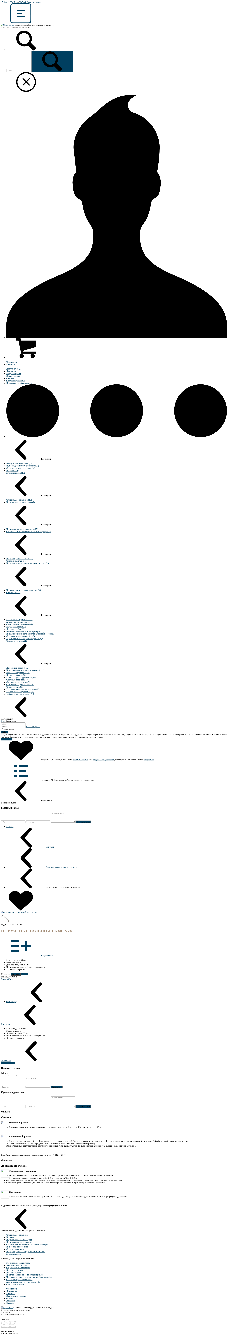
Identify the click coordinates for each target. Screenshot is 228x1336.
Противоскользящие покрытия (20, 1242)
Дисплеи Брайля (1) (15, 629)
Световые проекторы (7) (17, 680)
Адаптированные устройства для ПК (23, 1282)
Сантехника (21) (13, 592)
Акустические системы (16, 1265)
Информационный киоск (17, 1247)
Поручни (10, 1237)
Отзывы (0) (11, 1001)
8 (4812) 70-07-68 (8, 1322)
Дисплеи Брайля (13, 1272)
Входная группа (13, 373)
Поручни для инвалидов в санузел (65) (23, 590)
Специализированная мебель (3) (20, 636)
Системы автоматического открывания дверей (27, 1244)
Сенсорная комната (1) (16, 641)
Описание (5, 1024)
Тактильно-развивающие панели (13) (23, 689)
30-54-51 (23, 2)
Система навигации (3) (16, 561)
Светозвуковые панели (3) (18, 682)
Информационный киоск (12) (19, 558)
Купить (24, 974)
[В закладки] (21, 910)
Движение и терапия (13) (17, 668)
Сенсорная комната (15, 1284)
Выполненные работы (16, 1296)
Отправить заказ (83, 822)
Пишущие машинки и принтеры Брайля (24, 1275)
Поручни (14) (12, 470)
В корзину (16, 974)
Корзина (10, 1303)
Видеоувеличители (14, 1270)
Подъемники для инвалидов (19, 1240)
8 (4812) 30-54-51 (8, 1324)
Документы (11, 1291)
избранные (149, 760)
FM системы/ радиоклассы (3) (19, 619)
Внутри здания (13, 376)
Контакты (10, 364)
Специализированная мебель (19, 1279)
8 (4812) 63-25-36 (8, 1326)
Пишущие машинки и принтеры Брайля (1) (25, 631)
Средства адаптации (15, 381)
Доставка (12, 979)
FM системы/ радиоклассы (18, 1263)
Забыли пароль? (33, 726)
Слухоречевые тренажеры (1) (19, 624)
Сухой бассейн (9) (14, 687)
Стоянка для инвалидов (17, 1235)
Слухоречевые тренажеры (18, 1268)
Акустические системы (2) (18, 622)
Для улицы (11, 371)
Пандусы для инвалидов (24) (19, 463)
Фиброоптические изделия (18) (20, 694)
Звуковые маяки (13, 1254)
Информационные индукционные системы (25, 1251)
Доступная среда (13, 369)
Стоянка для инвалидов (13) (19, 500)
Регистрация (6, 739)
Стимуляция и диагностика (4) (20, 684)
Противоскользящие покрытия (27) (22, 529)
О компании (11, 362)
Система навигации (15, 1249)
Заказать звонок (34, 2)
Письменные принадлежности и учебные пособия (29, 1277)
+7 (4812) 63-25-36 (9, 2)
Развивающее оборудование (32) (20, 677)
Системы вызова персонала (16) (20, 468)
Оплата (4, 979)
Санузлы (10, 378)
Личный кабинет (80, 760)
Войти (4, 732)
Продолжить (56, 1087)
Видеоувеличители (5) (16, 627)
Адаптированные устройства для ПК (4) (24, 638)
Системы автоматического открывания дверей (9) (28, 531)
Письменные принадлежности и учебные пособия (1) (30, 634)
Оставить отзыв (8, 1063)
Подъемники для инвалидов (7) (20, 502)
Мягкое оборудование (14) (18, 673)
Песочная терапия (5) (15, 675)
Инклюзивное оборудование (19, 383)
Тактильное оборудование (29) (20, 692)
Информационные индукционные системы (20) (27, 563)
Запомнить (9, 729)
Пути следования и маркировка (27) (22, 466)
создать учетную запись (103, 760)
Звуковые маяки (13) (15, 473)
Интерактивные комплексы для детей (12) (25, 670)
